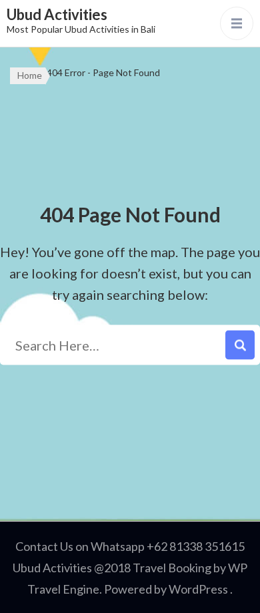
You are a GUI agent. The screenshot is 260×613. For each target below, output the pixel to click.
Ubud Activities (57, 14)
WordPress (198, 589)
